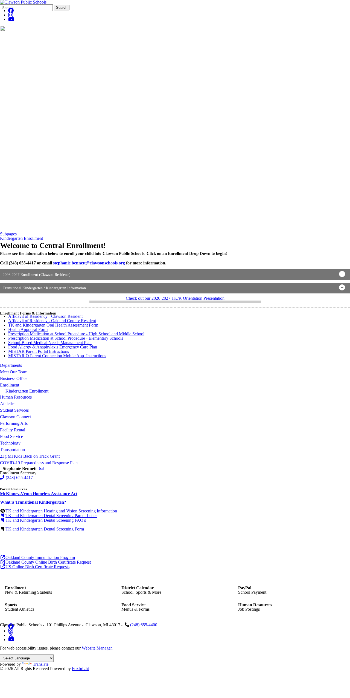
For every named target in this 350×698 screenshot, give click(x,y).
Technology (10, 443)
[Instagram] (10, 15)
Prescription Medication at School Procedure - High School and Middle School (76, 333)
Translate (40, 664)
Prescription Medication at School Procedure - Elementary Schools (65, 338)
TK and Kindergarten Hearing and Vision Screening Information (61, 511)
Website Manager (97, 648)
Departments (11, 365)
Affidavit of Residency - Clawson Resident (45, 316)
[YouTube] (11, 19)
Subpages (8, 234)
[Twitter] (11, 635)
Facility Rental (12, 430)
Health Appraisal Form (28, 329)
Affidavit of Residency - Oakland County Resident (52, 320)
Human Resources (16, 397)
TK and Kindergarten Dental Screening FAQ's (45, 520)
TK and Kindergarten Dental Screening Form (44, 529)
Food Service (11, 436)
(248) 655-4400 (143, 624)
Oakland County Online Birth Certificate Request (48, 562)
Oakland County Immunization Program (40, 557)
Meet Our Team (13, 372)
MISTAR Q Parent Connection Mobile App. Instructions (57, 355)
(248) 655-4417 (19, 477)
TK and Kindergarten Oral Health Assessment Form (53, 325)
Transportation (12, 449)
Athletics (7, 403)
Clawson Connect (15, 416)
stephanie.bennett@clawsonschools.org (89, 263)
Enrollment (9, 385)
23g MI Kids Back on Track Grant (30, 456)
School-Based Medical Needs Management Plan (50, 342)
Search (61, 7)
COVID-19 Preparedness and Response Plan (39, 462)
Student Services (14, 410)
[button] (175, 274)
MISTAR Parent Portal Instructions (38, 351)
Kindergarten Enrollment (21, 238)
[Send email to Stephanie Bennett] (41, 468)
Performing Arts (14, 423)
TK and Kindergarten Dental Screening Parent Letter (51, 515)
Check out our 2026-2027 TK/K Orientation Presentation (175, 298)
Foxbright (80, 668)
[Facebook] (11, 10)
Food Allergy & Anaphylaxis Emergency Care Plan (52, 347)
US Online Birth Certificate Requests (37, 566)
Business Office (13, 378)
